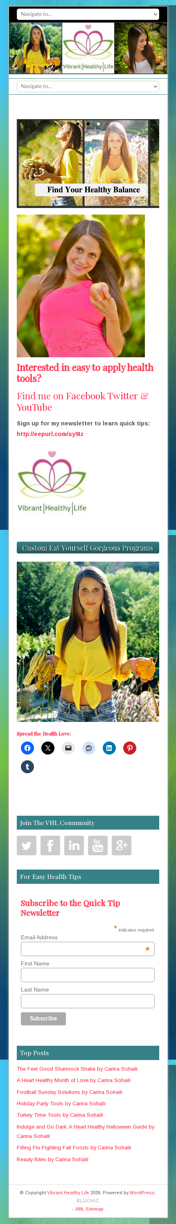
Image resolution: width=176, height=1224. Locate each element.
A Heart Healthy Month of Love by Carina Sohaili (74, 1080)
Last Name (35, 989)
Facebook (85, 395)
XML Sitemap (89, 1208)
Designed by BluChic (88, 1201)
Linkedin (74, 845)
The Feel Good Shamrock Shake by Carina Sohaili (77, 1069)
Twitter (122, 395)
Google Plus (121, 845)
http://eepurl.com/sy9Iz (50, 434)
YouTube (34, 407)
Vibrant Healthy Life (68, 1192)
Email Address (83, 937)
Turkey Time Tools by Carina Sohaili (60, 1115)
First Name (35, 963)
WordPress (142, 1192)
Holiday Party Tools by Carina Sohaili (61, 1103)
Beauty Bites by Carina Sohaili (52, 1159)
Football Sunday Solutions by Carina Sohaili (69, 1092)
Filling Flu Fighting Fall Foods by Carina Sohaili (74, 1147)
